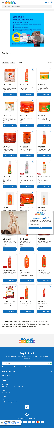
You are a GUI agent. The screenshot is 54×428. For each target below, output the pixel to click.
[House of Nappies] (10, 2)
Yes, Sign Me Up (40, 227)
